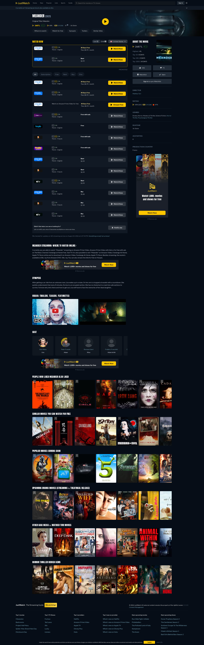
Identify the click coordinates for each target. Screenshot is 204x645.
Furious (47, 619)
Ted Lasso (48, 622)
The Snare (135, 632)
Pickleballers (136, 622)
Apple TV (77, 625)
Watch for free (57, 31)
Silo (46, 625)
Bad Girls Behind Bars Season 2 (172, 634)
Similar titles (98, 31)
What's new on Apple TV (112, 625)
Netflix (76, 619)
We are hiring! (51, 605)
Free (57, 74)
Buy (73, 74)
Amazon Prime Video (81, 622)
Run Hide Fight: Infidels (140, 619)
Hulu (75, 632)
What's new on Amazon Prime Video (116, 622)
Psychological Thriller (145, 118)
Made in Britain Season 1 (170, 631)
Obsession (19, 619)
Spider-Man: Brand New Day (26, 629)
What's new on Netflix (111, 619)
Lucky (47, 629)
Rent (65, 74)
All (35, 74)
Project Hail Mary (22, 625)
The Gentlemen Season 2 (170, 622)
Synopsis (72, 31)
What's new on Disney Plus (113, 629)
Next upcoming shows (168, 615)
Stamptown (136, 629)
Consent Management (136, 607)
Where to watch (40, 31)
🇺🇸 (116, 41)
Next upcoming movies (139, 615)
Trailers (84, 31)
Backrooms (20, 622)
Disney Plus (78, 629)
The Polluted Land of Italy (141, 625)
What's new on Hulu (110, 632)
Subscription (46, 74)
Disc (80, 74)
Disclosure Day (21, 632)
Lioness (47, 632)
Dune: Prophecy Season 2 (170, 619)
